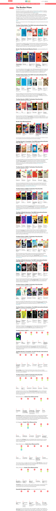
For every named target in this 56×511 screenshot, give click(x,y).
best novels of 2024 (40, 163)
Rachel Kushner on (27, 396)
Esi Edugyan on (26, 422)
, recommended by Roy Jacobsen (31, 489)
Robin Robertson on (27, 444)
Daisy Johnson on (27, 467)
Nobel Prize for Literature (37, 12)
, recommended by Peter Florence (30, 330)
